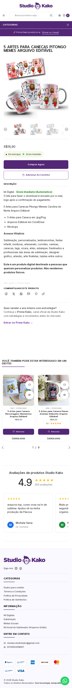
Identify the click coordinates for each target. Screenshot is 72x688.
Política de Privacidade (15, 595)
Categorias (10, 24)
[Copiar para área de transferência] (43, 294)
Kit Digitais (9, 615)
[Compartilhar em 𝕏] (13, 294)
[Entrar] (59, 15)
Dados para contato (14, 587)
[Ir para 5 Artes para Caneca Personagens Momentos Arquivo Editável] (18, 390)
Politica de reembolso (15, 599)
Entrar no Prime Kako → (18, 322)
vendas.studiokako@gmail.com (23, 643)
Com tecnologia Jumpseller (48, 683)
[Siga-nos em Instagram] (16, 568)
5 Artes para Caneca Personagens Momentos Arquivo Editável (18, 414)
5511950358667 (15, 647)
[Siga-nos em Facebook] (20, 568)
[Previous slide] (6, 129)
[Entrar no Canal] (50, 32)
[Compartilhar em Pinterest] (36, 294)
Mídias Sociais (11, 623)
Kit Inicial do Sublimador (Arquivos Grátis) (25, 627)
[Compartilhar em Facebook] (6, 294)
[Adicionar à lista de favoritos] (29, 385)
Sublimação (10, 619)
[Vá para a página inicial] (36, 5)
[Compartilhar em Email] (28, 294)
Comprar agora (36, 164)
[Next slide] (65, 129)
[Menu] (4, 15)
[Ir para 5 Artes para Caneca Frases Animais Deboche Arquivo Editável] (53, 390)
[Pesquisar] (51, 15)
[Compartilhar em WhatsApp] (21, 294)
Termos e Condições (15, 591)
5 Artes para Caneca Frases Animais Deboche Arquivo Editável (53, 414)
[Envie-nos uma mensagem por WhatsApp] (64, 681)
